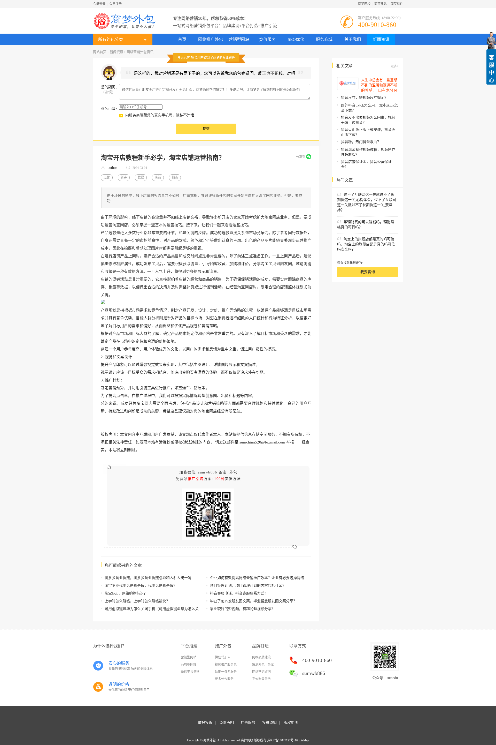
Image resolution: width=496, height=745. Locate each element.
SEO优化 (296, 39)
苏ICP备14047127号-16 (282, 740)
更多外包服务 (224, 679)
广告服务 (248, 723)
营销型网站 (239, 39)
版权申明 (291, 723)
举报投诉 (205, 723)
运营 (107, 177)
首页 (182, 39)
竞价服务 (267, 39)
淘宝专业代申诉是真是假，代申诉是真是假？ (141, 586)
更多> (395, 66)
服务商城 (324, 39)
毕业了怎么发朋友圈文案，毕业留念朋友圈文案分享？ (253, 601)
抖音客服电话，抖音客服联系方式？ (239, 593)
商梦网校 (364, 4)
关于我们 (352, 39)
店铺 (158, 177)
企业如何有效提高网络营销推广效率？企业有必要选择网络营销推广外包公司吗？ (275, 578)
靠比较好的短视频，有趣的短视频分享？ (242, 609)
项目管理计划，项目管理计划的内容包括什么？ (248, 586)
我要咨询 (367, 272)
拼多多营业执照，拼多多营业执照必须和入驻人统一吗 (148, 578)
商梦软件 (397, 4)
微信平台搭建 (190, 672)
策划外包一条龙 (263, 664)
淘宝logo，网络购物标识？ (126, 593)
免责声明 (226, 723)
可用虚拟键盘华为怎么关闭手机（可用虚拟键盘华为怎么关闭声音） (159, 609)
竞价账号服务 (261, 679)
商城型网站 (188, 664)
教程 (141, 177)
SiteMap (304, 740)
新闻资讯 (381, 39)
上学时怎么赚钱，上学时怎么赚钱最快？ (137, 601)
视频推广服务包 (226, 664)
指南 (175, 177)
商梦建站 (380, 4)
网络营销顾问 (261, 672)
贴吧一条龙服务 (226, 672)
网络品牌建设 (261, 657)
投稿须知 (269, 723)
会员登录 (99, 4)
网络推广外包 (210, 39)
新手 (124, 177)
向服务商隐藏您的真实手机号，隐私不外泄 (159, 115)
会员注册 (115, 4)
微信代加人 (222, 657)
